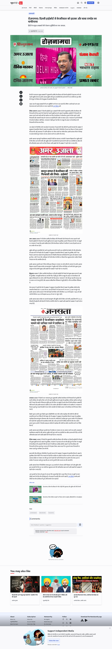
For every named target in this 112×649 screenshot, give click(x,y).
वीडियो (35, 8)
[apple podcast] (70, 623)
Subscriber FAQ (31, 624)
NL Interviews (47, 624)
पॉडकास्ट (41, 8)
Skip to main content (17, 12)
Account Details (31, 622)
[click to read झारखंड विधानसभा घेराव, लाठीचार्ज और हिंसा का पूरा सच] (87, 584)
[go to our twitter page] (67, 619)
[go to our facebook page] (63, 619)
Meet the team (14, 624)
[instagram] (63, 623)
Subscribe (90, 3)
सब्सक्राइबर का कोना (63, 8)
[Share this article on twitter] (21, 96)
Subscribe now (54, 640)
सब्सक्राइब (79, 8)
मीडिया (55, 8)
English (72, 8)
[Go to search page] (81, 3)
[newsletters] (78, 2)
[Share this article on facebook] (21, 92)
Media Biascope (48, 622)
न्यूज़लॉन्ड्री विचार (14, 622)
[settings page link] (85, 3)
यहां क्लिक (56, 106)
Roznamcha (51, 513)
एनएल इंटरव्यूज (48, 8)
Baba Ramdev (42, 513)
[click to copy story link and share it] (21, 104)
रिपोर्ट (30, 8)
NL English (47, 619)
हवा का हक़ (24, 8)
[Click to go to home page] (16, 3)
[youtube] (70, 619)
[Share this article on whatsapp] (21, 100)
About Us (12, 619)
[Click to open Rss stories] (67, 623)
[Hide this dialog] (110, 628)
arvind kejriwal (33, 513)
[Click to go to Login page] (98, 3)
